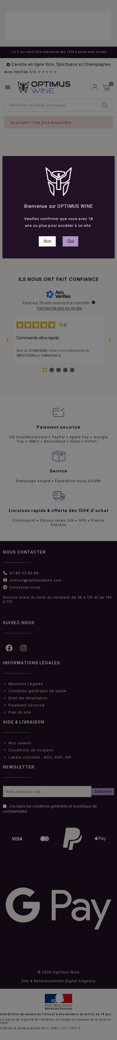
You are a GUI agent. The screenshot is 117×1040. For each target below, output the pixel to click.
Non (47, 241)
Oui (70, 241)
